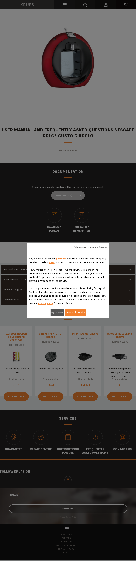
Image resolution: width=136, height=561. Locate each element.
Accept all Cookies (75, 312)
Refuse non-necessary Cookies (90, 246)
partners (61, 258)
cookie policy (45, 303)
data (52, 262)
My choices (57, 312)
